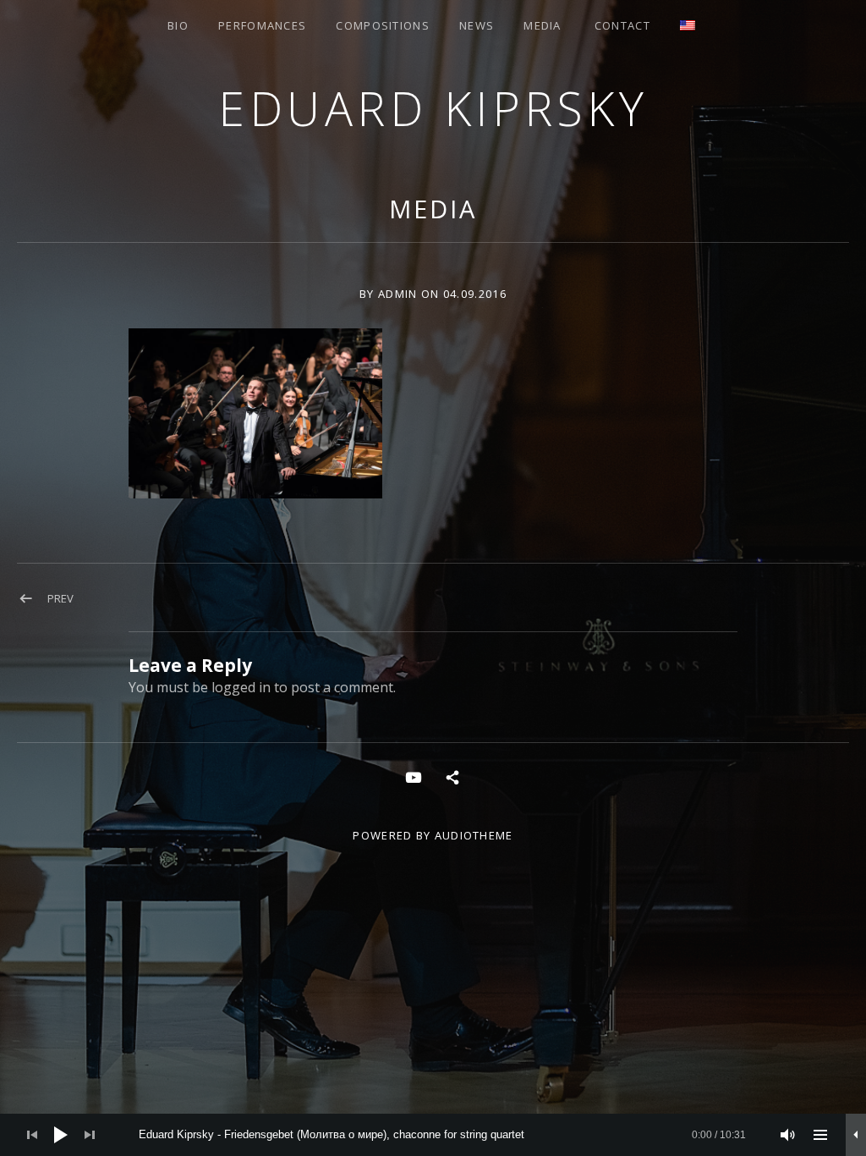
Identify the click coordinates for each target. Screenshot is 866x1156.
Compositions (383, 25)
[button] (255, 413)
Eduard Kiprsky (433, 108)
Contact (622, 25)
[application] (433, 1135)
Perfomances (262, 25)
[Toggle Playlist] (820, 1134)
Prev (60, 598)
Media (542, 25)
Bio (178, 25)
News (476, 25)
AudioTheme (474, 835)
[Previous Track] (32, 1134)
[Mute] (788, 1134)
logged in (241, 687)
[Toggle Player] (856, 1134)
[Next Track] (89, 1134)
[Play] (60, 1134)
